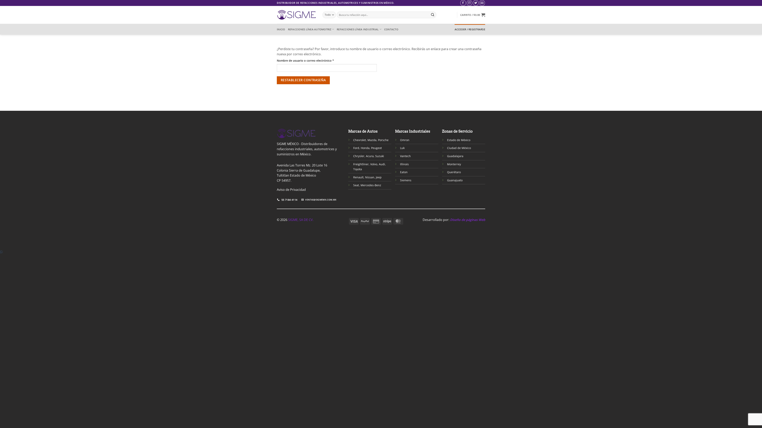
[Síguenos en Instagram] (469, 3)
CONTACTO (391, 29)
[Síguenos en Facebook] (463, 3)
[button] (472, 15)
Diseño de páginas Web (467, 220)
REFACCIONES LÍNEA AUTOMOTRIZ (309, 29)
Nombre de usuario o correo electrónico (313, 60)
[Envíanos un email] (482, 3)
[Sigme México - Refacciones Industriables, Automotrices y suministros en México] (297, 15)
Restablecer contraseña (303, 80)
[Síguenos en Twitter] (476, 3)
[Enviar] (432, 14)
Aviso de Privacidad (291, 189)
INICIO (281, 29)
